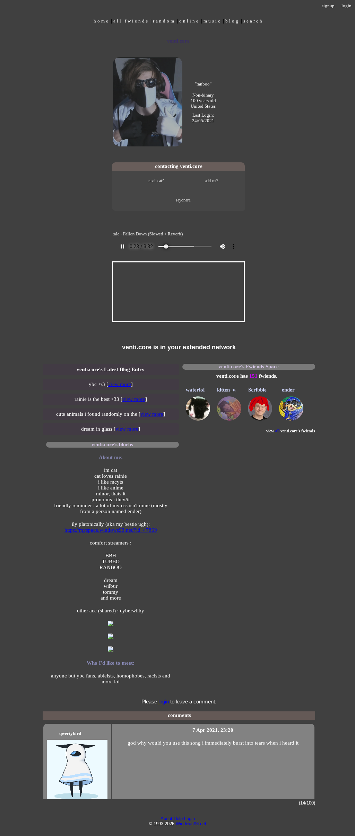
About (166, 818)
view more (119, 384)
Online (189, 20)
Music (213, 20)
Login (346, 5)
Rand (164, 20)
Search (253, 20)
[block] (178, 200)
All (131, 20)
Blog (232, 20)
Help (178, 818)
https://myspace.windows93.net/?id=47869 (110, 530)
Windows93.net (191, 823)
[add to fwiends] (206, 180)
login (163, 701)
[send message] (150, 180)
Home (102, 20)
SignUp (328, 5)
